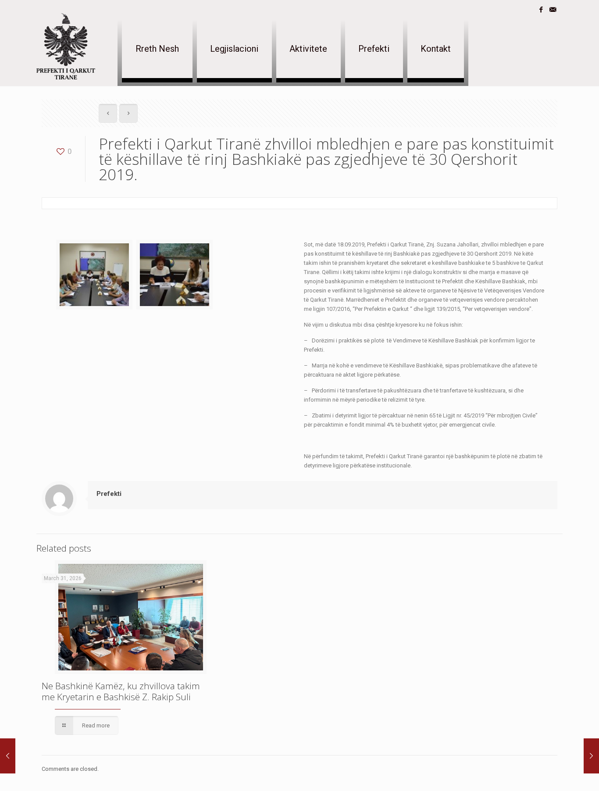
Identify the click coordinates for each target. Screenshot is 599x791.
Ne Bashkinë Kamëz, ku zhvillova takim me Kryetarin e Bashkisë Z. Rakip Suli (121, 691)
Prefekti (108, 494)
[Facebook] (541, 10)
